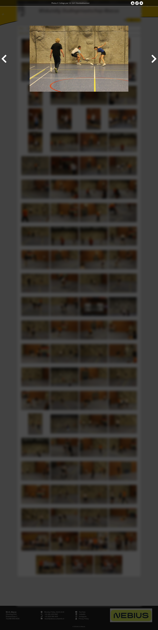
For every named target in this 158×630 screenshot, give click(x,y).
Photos (54, 3)
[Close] (141, 3)
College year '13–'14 (66, 3)
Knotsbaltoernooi (82, 3)
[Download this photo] (133, 3)
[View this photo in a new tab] (137, 3)
